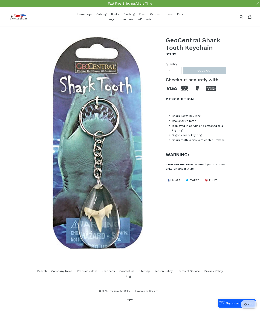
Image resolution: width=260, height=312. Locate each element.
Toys (114, 19)
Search (42, 271)
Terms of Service (188, 271)
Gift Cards (145, 19)
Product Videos (87, 271)
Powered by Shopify (146, 291)
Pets (180, 14)
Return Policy (163, 271)
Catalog (101, 14)
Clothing (129, 14)
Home (168, 14)
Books (115, 14)
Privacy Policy (213, 271)
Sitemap (144, 271)
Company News (62, 271)
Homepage (84, 14)
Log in (130, 276)
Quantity (171, 64)
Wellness (128, 19)
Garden (155, 14)
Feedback (108, 271)
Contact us (126, 271)
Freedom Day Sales (120, 291)
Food (142, 14)
